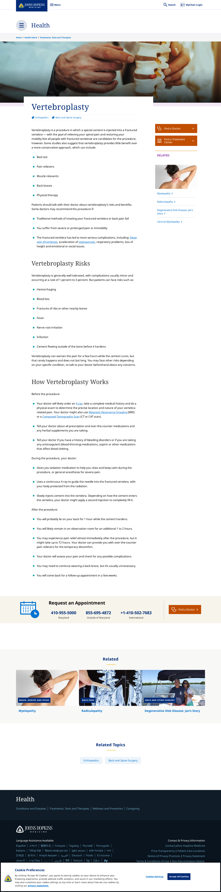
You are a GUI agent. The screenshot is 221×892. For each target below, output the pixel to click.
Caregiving (132, 808)
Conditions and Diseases (31, 808)
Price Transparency (163, 851)
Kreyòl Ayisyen (48, 855)
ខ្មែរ (88, 860)
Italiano (20, 850)
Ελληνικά (103, 855)
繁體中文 (46, 845)
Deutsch (77, 855)
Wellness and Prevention (108, 808)
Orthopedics (42, 117)
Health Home (30, 37)
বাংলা (109, 850)
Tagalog (74, 845)
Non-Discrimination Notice (188, 861)
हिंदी (67, 860)
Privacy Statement (194, 856)
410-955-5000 (63, 613)
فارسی (58, 860)
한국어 (31, 855)
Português (102, 845)
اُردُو (47, 860)
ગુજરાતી (20, 860)
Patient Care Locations (191, 851)
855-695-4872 (98, 613)
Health (40, 25)
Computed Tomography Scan (61, 416)
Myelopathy (163, 193)
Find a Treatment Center (174, 141)
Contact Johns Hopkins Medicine (185, 845)
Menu (55, 6)
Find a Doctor (172, 128)
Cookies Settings (154, 876)
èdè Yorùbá (96, 850)
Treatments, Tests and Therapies (55, 37)
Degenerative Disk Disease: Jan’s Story (175, 211)
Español (21, 845)
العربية (64, 855)
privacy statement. (38, 885)
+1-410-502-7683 (136, 613)
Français (60, 845)
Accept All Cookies (179, 876)
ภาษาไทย (34, 860)
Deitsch (78, 860)
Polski (89, 855)
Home (19, 37)
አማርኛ (33, 845)
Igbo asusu (78, 850)
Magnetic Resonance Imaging (108, 412)
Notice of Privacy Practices (164, 856)
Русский (87, 845)
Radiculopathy (165, 201)
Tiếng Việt (35, 850)
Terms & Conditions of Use (152, 861)
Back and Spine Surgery (68, 117)
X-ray (79, 403)
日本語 (20, 855)
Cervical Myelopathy (168, 221)
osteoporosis (87, 242)
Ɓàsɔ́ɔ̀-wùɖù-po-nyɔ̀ (56, 850)
